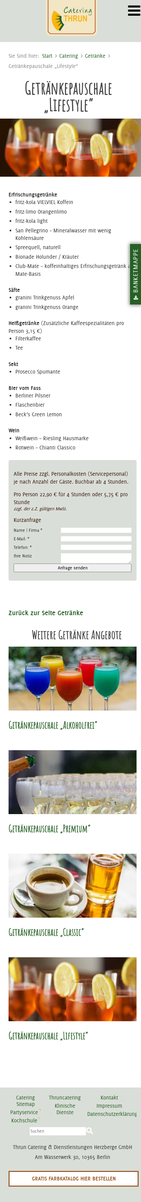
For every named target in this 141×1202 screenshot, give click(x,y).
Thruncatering (65, 1097)
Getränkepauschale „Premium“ (49, 829)
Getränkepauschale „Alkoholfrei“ (53, 725)
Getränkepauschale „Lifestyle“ (48, 1036)
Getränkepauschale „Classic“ (46, 932)
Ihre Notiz (23, 555)
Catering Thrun (72, 18)
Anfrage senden (73, 567)
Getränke (95, 56)
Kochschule (24, 1120)
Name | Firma (28, 530)
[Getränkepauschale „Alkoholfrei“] (73, 678)
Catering (68, 56)
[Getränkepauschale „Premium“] (73, 782)
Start (47, 56)
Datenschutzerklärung (112, 1114)
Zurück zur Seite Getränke (46, 613)
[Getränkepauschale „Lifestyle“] (73, 989)
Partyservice (24, 1112)
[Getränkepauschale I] (73, 885)
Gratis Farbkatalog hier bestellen (74, 1178)
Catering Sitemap (25, 1100)
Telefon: (23, 547)
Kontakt (109, 1097)
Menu (133, 8)
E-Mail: (21, 538)
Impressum (109, 1106)
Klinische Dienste (65, 1109)
